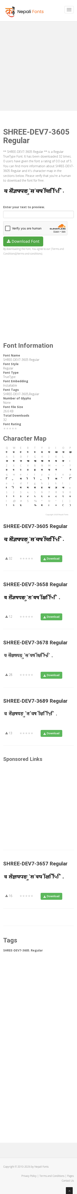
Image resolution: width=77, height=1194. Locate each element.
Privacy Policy (29, 1176)
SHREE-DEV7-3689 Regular (35, 701)
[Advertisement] (38, 64)
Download (53, 558)
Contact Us (68, 1180)
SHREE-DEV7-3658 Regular (35, 584)
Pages (70, 1176)
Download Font (25, 241)
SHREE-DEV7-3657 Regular (35, 864)
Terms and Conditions (51, 1176)
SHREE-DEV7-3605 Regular (35, 526)
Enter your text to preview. (24, 207)
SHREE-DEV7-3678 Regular (35, 643)
